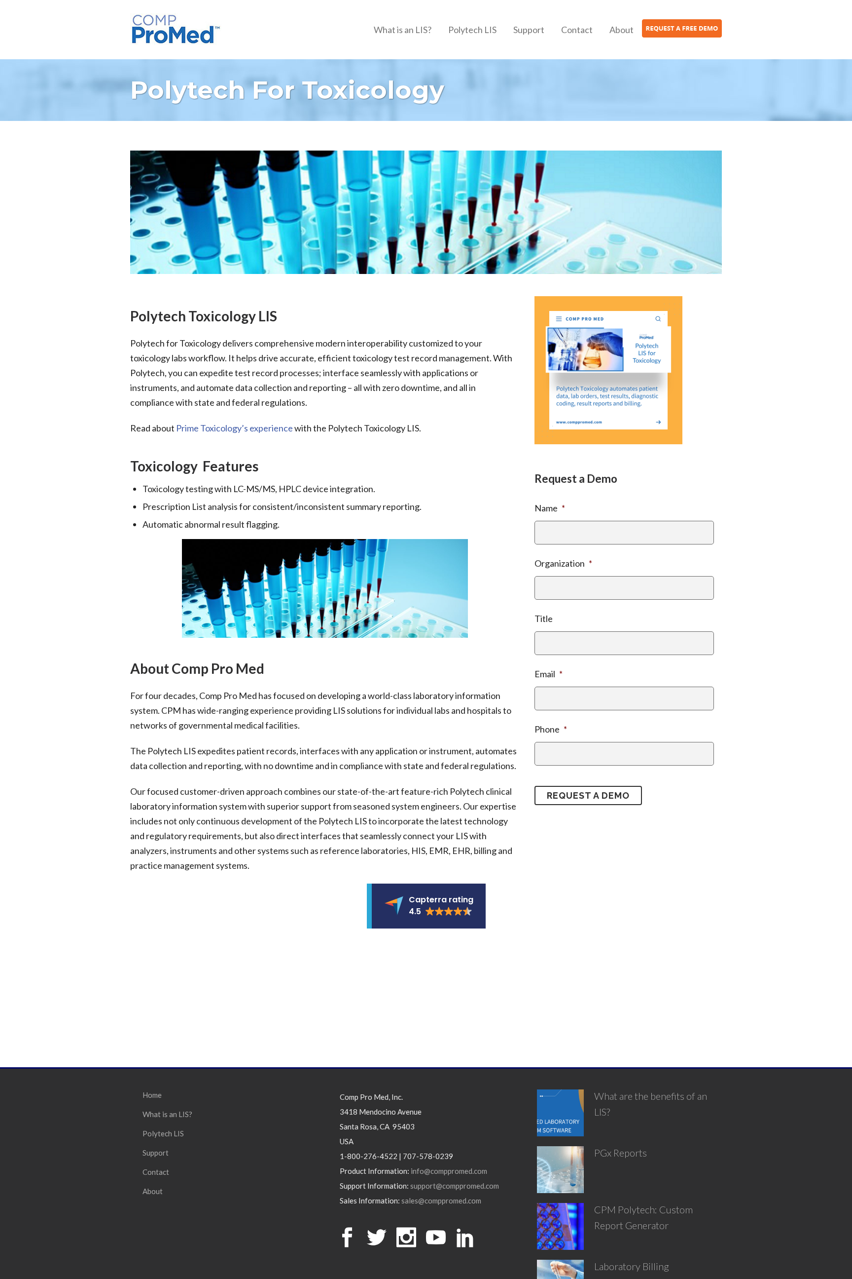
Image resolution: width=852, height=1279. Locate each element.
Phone (550, 729)
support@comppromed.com (454, 1185)
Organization (563, 563)
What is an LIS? (167, 1114)
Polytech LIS (163, 1133)
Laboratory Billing (631, 1266)
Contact (155, 1171)
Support (155, 1152)
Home (152, 1094)
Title (543, 618)
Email (548, 673)
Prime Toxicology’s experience (234, 428)
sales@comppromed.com (441, 1200)
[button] (426, 906)
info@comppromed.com (449, 1170)
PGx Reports (620, 1153)
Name (549, 508)
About (152, 1191)
